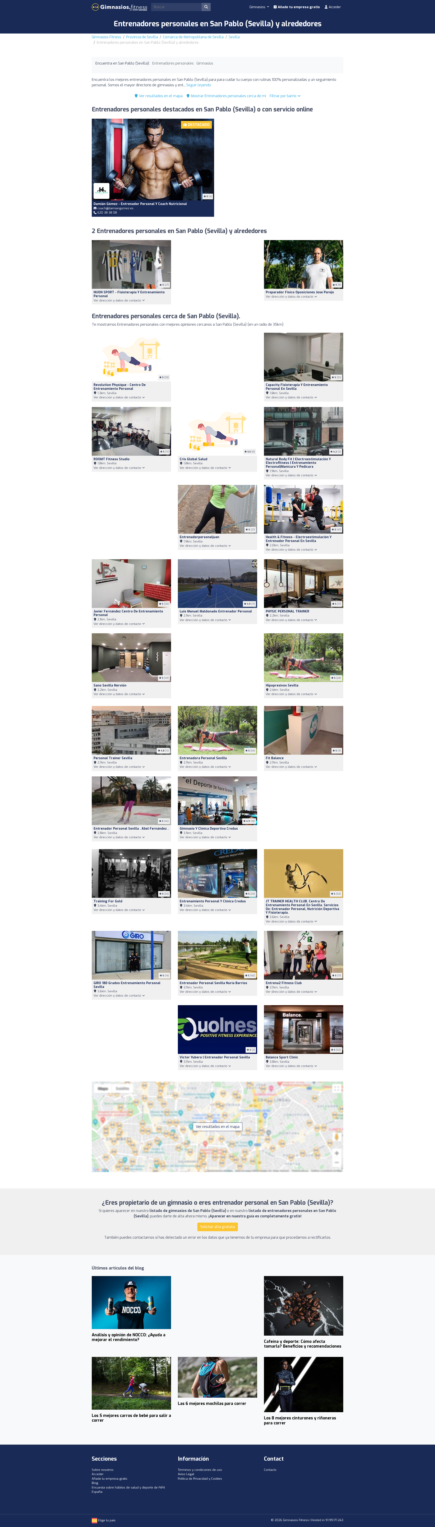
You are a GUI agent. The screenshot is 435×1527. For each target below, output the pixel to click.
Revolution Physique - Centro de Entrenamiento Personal (120, 387)
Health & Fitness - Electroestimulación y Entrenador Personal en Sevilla (298, 539)
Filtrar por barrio (283, 96)
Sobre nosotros (103, 1470)
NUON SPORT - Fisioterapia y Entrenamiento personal (129, 294)
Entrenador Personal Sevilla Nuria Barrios (213, 983)
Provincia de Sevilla (142, 37)
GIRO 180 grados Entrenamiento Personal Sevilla (127, 985)
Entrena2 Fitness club (284, 983)
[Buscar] (206, 7)
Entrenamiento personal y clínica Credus (213, 901)
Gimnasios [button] (257, 7)
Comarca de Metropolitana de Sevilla (193, 37)
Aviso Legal (186, 1474)
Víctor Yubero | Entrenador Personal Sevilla (215, 1057)
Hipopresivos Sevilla (282, 685)
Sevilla (234, 37)
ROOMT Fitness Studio (112, 459)
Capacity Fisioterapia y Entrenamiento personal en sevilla (297, 387)
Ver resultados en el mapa (160, 96)
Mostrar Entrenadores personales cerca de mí (228, 96)
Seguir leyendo (198, 85)
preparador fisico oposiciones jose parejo (300, 292)
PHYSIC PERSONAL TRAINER (287, 611)
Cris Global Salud (193, 459)
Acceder (334, 7)
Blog (95, 1483)
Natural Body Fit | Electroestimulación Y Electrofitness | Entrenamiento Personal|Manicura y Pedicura (298, 463)
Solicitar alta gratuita (217, 1226)
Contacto (270, 1470)
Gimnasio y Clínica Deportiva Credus (209, 828)
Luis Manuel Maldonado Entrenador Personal (216, 611)
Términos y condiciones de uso (200, 1470)
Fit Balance (275, 758)
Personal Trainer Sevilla (113, 758)
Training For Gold (108, 901)
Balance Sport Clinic (282, 1057)
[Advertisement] (282, 162)
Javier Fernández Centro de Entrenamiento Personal (128, 613)
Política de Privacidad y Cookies (200, 1479)
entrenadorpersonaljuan (199, 537)
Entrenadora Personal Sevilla (203, 758)
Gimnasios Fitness (106, 37)
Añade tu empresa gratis (298, 7)
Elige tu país (106, 1520)
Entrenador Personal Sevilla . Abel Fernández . (131, 828)
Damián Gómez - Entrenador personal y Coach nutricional (140, 204)
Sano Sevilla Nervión (110, 685)
